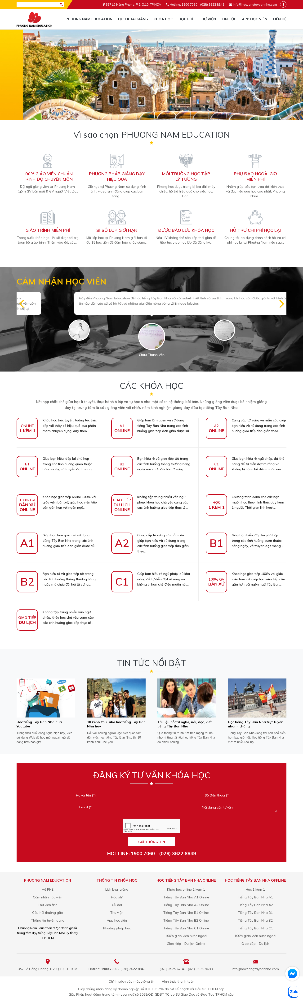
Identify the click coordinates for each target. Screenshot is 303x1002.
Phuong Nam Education (89, 19)
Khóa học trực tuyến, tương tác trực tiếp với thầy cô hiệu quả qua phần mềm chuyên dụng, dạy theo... (58, 425)
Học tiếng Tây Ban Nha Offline (255, 880)
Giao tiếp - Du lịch (255, 943)
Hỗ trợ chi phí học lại (255, 230)
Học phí (185, 19)
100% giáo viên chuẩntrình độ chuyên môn (47, 176)
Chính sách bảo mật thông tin (132, 981)
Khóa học (163, 19)
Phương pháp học (117, 928)
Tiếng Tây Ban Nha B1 (255, 912)
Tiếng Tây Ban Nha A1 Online (186, 897)
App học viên (254, 19)
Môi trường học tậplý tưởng (186, 176)
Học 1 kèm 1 (255, 889)
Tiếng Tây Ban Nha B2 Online (186, 920)
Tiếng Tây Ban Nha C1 (255, 928)
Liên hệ (279, 19)
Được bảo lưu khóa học (186, 230)
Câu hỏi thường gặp (47, 912)
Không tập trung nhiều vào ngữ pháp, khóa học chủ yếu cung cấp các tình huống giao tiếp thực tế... (150, 502)
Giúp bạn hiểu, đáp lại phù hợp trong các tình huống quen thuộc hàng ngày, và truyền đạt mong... (57, 464)
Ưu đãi (117, 905)
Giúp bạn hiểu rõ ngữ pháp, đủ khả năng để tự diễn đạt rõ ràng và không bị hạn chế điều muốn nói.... (247, 464)
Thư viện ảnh (48, 905)
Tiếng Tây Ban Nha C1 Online (186, 928)
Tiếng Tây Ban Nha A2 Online (186, 905)
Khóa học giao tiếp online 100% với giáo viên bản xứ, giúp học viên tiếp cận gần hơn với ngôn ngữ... (58, 502)
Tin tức (229, 19)
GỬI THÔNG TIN (151, 842)
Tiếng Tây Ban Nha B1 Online (186, 912)
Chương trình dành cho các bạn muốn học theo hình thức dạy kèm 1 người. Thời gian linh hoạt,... (246, 502)
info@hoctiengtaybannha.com (255, 4)
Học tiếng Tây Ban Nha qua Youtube (39, 724)
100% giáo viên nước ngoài (186, 936)
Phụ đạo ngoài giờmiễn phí (255, 176)
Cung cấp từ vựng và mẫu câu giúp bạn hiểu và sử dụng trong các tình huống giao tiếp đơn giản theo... (247, 425)
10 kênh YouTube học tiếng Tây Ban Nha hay (116, 724)
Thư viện (207, 19)
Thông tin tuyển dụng (47, 920)
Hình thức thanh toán (178, 981)
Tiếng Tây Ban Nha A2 (255, 905)
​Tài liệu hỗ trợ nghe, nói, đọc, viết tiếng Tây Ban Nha (184, 724)
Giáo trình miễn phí (48, 230)
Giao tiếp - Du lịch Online (186, 943)
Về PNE (47, 889)
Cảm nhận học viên (47, 897)
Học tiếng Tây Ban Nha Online (186, 880)
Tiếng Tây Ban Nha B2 (255, 920)
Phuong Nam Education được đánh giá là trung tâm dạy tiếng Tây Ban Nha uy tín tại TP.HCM (47, 933)
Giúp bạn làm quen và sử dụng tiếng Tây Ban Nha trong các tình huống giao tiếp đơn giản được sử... (152, 425)
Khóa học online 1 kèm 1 (186, 889)
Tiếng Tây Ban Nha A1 (255, 897)
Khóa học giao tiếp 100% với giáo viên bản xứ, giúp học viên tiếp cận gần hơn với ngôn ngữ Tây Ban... (246, 579)
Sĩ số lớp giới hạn (116, 230)
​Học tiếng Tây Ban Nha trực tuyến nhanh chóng (255, 724)
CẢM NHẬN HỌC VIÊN (61, 281)
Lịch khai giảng (133, 19)
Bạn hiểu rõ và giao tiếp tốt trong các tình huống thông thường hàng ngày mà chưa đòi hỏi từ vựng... (152, 464)
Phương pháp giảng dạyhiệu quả (117, 176)
